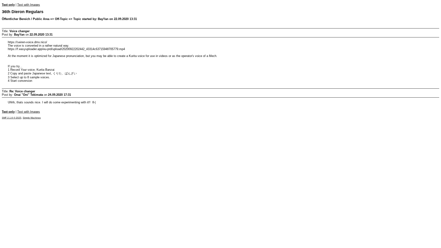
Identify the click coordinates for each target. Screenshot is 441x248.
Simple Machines (32, 117)
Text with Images (28, 4)
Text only (8, 4)
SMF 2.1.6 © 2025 (11, 117)
